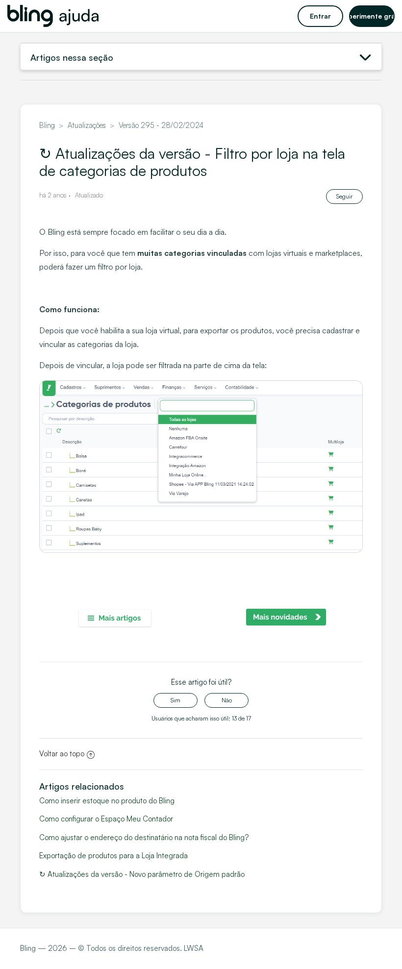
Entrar (320, 16)
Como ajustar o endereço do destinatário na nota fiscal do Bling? (144, 837)
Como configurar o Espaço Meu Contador (106, 818)
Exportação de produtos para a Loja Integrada (113, 855)
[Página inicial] (53, 16)
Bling (47, 125)
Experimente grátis (372, 16)
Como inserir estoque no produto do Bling (107, 800)
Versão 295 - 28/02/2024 (161, 125)
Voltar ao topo (61, 753)
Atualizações (87, 125)
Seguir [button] (344, 196)
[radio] (175, 700)
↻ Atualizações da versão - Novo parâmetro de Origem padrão (142, 874)
